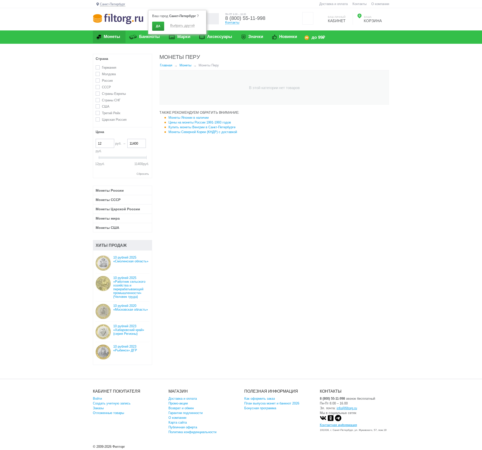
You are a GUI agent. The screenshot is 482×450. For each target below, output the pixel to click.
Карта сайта (177, 422)
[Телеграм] (338, 420)
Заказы (98, 408)
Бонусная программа (260, 408)
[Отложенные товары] (307, 18)
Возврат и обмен (181, 408)
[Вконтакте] (323, 420)
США (105, 106)
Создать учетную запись (112, 403)
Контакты (359, 4)
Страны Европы (114, 94)
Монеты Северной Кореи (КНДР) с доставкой (202, 132)
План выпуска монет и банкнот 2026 (271, 403)
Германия (109, 67)
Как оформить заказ (259, 398)
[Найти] (213, 18)
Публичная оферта (182, 427)
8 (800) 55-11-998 (245, 18)
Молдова (109, 74)
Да (158, 26)
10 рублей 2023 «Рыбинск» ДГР (125, 348)
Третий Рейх (111, 113)
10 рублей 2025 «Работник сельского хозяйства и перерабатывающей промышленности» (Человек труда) (129, 287)
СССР (106, 87)
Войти (97, 398)
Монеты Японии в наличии (188, 117)
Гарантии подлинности (185, 413)
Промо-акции (178, 403)
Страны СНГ (111, 100)
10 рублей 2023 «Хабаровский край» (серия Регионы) (128, 330)
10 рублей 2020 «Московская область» (130, 307)
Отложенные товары (108, 413)
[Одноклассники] (330, 420)
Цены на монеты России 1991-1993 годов (199, 122)
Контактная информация (338, 425)
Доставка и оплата (333, 4)
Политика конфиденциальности (192, 432)
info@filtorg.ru (347, 408)
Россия (107, 81)
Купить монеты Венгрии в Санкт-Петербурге (201, 127)
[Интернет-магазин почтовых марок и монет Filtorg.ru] (118, 19)
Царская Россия (114, 119)
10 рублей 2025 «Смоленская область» (130, 259)
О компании (380, 4)
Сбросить (143, 173)
